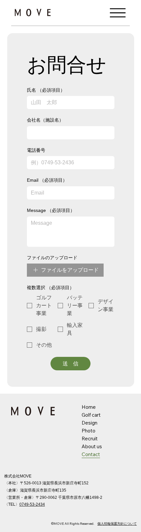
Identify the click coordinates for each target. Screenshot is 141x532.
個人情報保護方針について (117, 523)
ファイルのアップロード (52, 257)
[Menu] (118, 12)
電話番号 (36, 150)
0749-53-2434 (32, 504)
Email (47, 180)
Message (51, 210)
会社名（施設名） (45, 120)
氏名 (46, 90)
